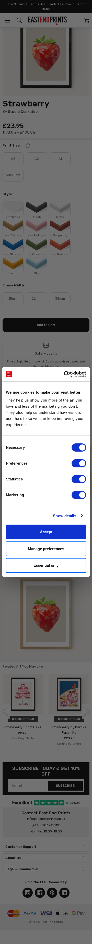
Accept (46, 532)
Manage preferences (46, 549)
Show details (64, 516)
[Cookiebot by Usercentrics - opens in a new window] (65, 374)
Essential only (46, 565)
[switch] (79, 463)
